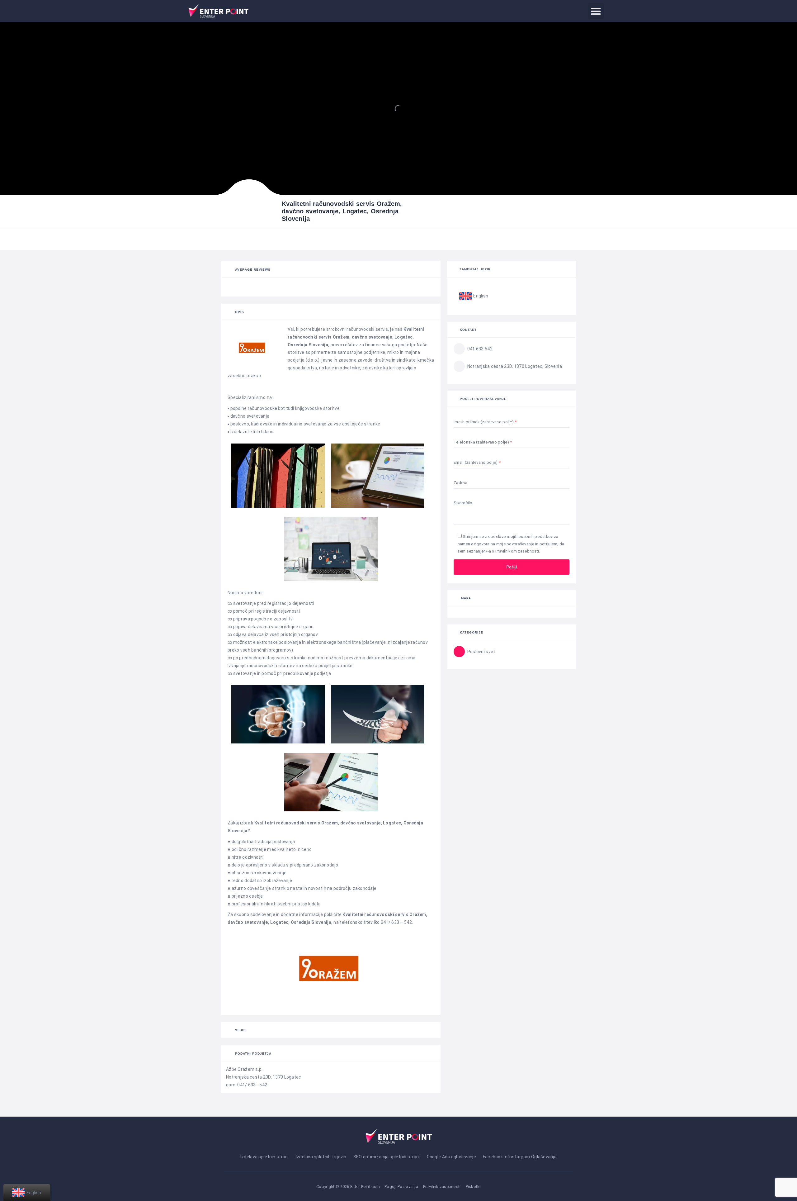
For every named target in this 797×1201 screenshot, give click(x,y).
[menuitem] (474, 296)
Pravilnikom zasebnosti (517, 551)
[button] (596, 11)
